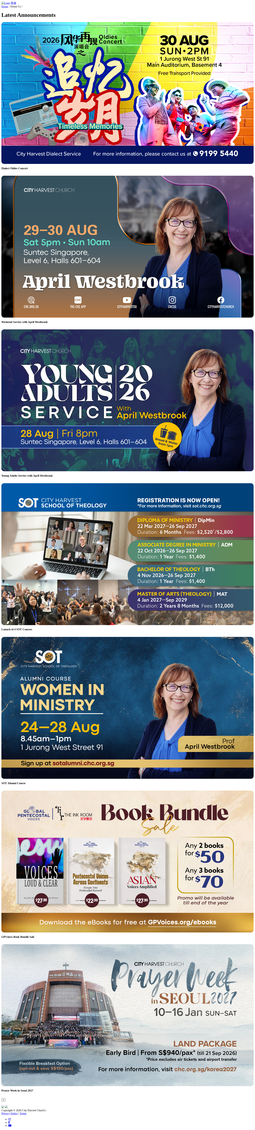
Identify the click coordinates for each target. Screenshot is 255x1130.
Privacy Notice (9, 1113)
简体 (13, 3)
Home (4, 6)
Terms (23, 1113)
